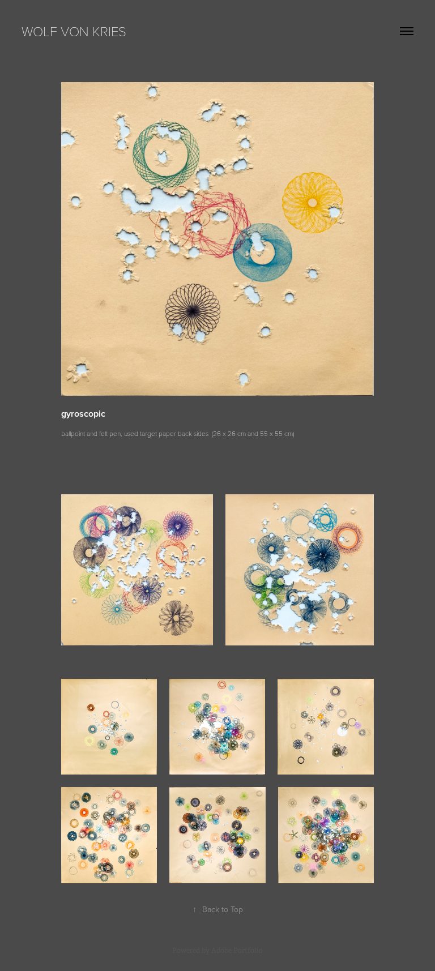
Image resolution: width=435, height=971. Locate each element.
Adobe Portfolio (237, 950)
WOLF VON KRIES (74, 31)
